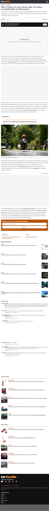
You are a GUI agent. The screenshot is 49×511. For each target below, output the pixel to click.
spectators (35, 168)
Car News (8, 4)
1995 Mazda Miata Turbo (32, 237)
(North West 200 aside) (30, 110)
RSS (2, 499)
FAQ (2, 496)
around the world (12, 61)
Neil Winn (3, 18)
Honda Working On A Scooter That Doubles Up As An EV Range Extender (19, 245)
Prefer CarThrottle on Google (12, 23)
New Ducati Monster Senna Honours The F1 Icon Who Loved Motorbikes (18, 273)
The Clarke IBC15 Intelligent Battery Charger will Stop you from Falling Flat (26, 389)
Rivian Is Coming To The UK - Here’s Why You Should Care (22, 446)
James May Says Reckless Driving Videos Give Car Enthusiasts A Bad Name (26, 406)
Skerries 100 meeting (29, 208)
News (2, 244)
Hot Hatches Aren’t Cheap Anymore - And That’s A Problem (22, 454)
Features (10, 453)
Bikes (2, 263)
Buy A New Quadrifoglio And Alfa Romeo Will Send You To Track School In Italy (27, 398)
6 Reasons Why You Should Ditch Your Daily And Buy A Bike (11, 237)
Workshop (11, 380)
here (30, 217)
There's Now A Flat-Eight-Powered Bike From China (13, 264)
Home (2, 4)
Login (2, 501)
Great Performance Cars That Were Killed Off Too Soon (21, 463)
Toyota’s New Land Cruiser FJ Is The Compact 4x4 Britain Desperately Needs (27, 415)
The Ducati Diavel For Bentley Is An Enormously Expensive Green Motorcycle (19, 283)
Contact (2, 495)
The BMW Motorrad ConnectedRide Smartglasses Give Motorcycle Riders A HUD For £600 (20, 293)
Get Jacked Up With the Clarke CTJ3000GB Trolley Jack (21, 437)
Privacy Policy (23, 229)
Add (45, 24)
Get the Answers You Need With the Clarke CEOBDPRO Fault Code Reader (26, 429)
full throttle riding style (25, 166)
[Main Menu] (47, 1)
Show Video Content (24, 39)
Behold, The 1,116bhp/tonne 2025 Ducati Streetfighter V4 (19, 121)
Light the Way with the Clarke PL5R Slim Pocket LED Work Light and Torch (26, 381)
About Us (3, 494)
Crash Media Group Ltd (8, 485)
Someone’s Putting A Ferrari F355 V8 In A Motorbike (13, 255)
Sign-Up (2, 502)
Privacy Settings (4, 500)
